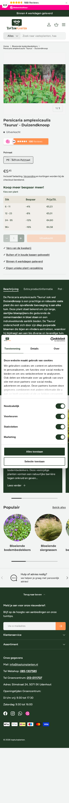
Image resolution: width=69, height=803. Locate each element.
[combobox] (34, 35)
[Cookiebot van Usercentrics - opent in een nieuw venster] (50, 339)
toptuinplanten (18, 740)
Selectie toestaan (34, 461)
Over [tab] (56, 348)
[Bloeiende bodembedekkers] (17, 527)
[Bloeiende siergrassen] (48, 527)
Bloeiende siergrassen (48, 548)
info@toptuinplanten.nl (24, 664)
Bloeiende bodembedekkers (25, 46)
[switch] (60, 416)
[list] (34, 84)
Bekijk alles (59, 507)
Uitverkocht (46, 238)
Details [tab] (34, 348)
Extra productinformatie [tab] (38, 289)
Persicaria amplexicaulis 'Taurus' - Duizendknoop (25, 48)
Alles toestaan (34, 451)
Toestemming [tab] (12, 348)
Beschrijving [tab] (11, 289)
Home (6, 46)
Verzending (29, 176)
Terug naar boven (32, 594)
